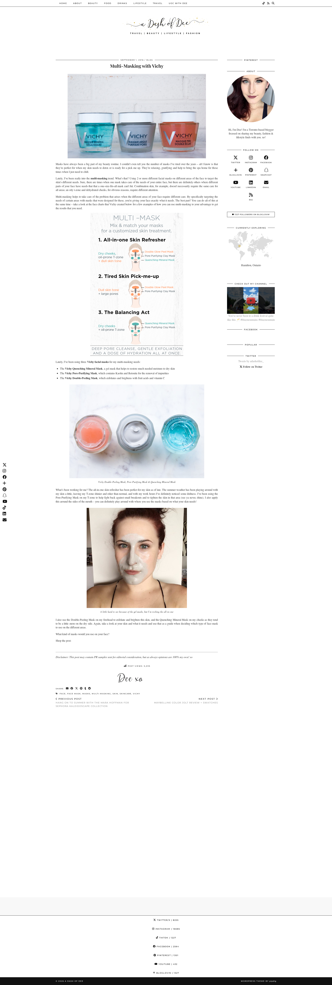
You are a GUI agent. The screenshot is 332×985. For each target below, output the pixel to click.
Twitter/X (167, 920)
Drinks (122, 3)
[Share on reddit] (89, 688)
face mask (74, 694)
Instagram (167, 929)
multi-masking (101, 694)
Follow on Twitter (252, 366)
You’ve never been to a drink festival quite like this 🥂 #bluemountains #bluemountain (251, 317)
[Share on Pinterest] (81, 688)
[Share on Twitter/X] (76, 688)
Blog (149, 60)
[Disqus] (137, 755)
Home (63, 3)
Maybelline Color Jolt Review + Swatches (186, 700)
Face (63, 694)
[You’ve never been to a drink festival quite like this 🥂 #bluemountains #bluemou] (251, 300)
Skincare (125, 694)
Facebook (167, 946)
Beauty (93, 3)
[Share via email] (67, 688)
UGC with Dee (178, 3)
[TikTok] (263, 3)
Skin (115, 694)
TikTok (167, 937)
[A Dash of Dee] (166, 25)
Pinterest (167, 955)
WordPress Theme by (258, 981)
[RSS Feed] (268, 3)
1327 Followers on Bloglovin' (252, 214)
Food (107, 3)
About (77, 3)
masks (86, 694)
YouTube (167, 964)
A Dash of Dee (74, 981)
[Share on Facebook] (72, 688)
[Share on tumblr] (85, 688)
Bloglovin (167, 973)
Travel (158, 3)
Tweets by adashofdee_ (251, 361)
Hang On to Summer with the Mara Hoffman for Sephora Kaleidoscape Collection (92, 702)
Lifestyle (140, 3)
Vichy (136, 694)
